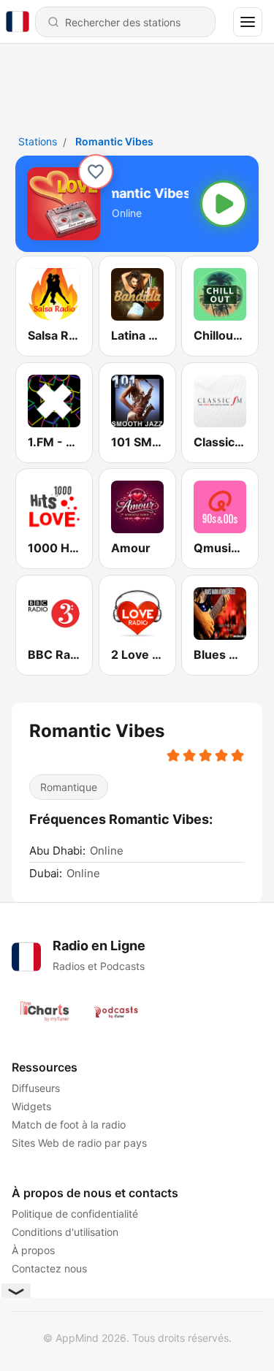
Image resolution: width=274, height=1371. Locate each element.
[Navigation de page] (247, 22)
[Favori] (95, 171)
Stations (37, 141)
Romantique (68, 787)
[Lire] (223, 203)
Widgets (31, 1106)
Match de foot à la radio (69, 1124)
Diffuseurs (36, 1088)
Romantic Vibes (114, 141)
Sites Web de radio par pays (79, 1143)
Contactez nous (49, 1268)
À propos (33, 1250)
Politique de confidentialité (75, 1213)
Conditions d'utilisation (65, 1232)
